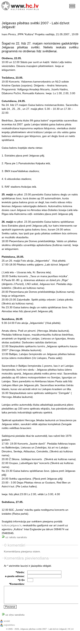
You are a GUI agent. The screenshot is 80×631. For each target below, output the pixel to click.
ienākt (7, 621)
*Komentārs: (17, 583)
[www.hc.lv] (20, 5)
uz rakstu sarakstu (16, 537)
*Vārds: (20, 572)
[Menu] (72, 6)
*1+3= (21, 580)
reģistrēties (9, 625)
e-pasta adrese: (15, 576)
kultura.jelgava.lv (11, 525)
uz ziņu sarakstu (15, 614)
